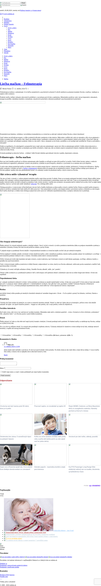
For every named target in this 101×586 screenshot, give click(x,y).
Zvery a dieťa (12, 28)
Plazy (9, 47)
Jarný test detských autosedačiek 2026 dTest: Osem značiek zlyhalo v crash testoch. (32, 536)
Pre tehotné (44, 557)
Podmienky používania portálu (9, 567)
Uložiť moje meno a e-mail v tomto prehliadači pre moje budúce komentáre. (25, 372)
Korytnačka (11, 44)
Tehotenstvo (8, 21)
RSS (7, 575)
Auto (5, 49)
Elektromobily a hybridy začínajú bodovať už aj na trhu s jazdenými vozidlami (30, 534)
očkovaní (34, 184)
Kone (9, 35)
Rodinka (6, 19)
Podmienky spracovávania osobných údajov (13, 565)
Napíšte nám (4, 576)
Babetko (6, 22)
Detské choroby (9, 24)
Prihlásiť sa (3, 563)
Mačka (10, 31)
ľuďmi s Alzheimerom (30, 168)
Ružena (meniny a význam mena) (30, 10)
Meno (2, 368)
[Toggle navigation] (1, 14)
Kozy (9, 40)
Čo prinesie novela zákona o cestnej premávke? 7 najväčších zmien (27, 540)
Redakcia (3, 575)
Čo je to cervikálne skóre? (14, 538)
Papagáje (11, 45)
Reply (6, 355)
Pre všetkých (21, 557)
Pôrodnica (7, 51)
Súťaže (6, 53)
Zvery (6, 26)
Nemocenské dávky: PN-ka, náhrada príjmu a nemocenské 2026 (26, 532)
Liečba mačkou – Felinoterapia (21, 83)
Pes (9, 29)
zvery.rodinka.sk (9, 14)
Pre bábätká (68, 557)
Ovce (9, 38)
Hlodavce (11, 33)
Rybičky (10, 42)
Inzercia (11, 575)
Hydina (10, 37)
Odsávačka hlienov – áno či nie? (63, 530)
